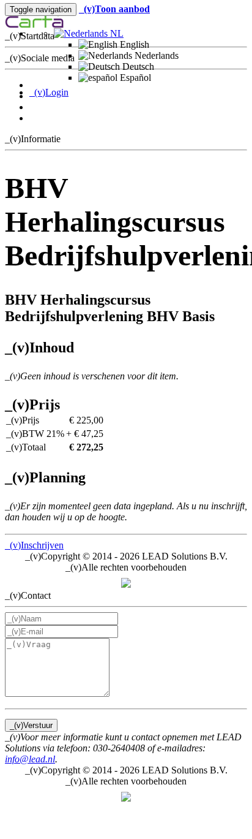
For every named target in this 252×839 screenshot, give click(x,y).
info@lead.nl (30, 759)
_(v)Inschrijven (34, 545)
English (133, 44)
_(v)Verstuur (31, 725)
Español (134, 77)
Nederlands (155, 55)
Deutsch (137, 66)
